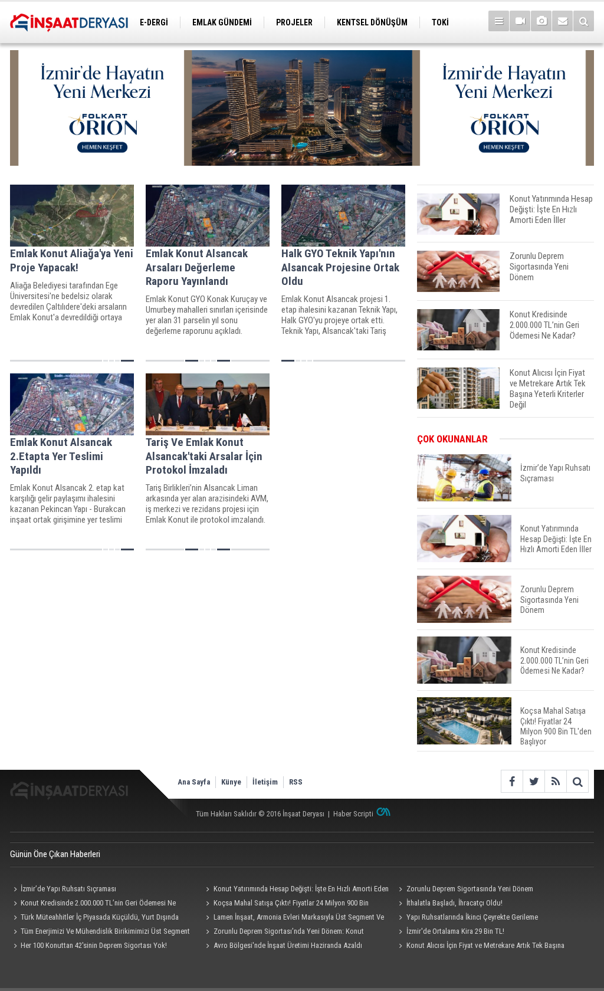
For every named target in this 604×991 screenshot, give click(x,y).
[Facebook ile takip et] (512, 781)
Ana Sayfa (194, 781)
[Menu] (498, 21)
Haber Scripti (353, 813)
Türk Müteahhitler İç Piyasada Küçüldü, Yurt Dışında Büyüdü (94, 918)
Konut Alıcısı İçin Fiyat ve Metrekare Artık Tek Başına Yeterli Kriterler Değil (479, 947)
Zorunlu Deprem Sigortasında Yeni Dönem (469, 888)
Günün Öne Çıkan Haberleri (55, 854)
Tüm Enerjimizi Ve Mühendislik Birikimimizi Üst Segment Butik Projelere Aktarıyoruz (100, 933)
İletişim (265, 781)
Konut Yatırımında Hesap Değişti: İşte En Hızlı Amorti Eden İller (296, 890)
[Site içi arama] (583, 21)
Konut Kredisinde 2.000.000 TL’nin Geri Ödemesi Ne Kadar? (93, 904)
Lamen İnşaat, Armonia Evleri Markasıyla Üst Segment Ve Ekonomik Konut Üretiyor (293, 918)
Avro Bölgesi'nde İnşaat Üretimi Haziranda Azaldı (288, 945)
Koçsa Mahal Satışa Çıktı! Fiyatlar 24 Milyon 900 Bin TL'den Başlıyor (286, 904)
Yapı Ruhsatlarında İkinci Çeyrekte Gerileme (472, 917)
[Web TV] (520, 21)
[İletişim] (562, 21)
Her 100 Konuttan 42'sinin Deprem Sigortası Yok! (94, 945)
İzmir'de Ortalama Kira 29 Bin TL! (455, 931)
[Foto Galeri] (541, 21)
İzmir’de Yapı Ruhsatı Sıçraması (68, 888)
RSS (296, 781)
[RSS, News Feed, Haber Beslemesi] (555, 781)
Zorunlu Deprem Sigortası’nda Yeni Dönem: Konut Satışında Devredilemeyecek (283, 933)
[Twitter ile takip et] (533, 781)
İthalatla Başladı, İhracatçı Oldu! (454, 902)
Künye (231, 781)
